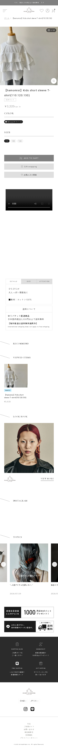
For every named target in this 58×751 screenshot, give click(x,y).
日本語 (22, 701)
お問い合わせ (29, 729)
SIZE (7, 132)
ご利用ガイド (29, 726)
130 (20, 141)
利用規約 (29, 735)
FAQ (29, 724)
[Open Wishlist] (41, 10)
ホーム (6, 18)
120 (13, 141)
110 (6, 141)
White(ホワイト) (14, 122)
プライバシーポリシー (29, 738)
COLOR (9, 113)
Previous (3, 564)
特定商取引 (29, 732)
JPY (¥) (34, 701)
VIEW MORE (47, 478)
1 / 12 (53, 30)
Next (54, 564)
